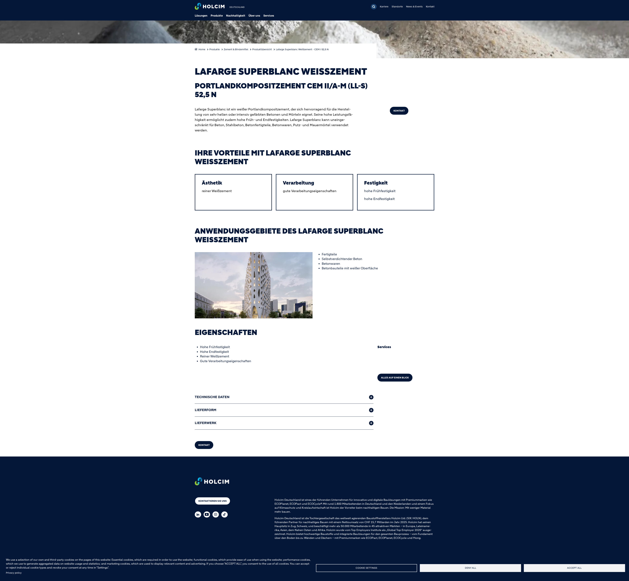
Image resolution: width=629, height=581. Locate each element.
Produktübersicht (262, 49)
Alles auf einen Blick (395, 377)
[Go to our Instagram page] (216, 514)
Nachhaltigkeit (235, 15)
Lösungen (201, 15)
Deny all (470, 568)
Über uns (254, 15)
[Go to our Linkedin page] (199, 514)
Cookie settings (366, 568)
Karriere (384, 6)
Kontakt (430, 6)
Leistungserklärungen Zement (402, 367)
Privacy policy (14, 572)
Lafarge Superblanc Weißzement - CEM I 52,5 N (302, 49)
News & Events (414, 6)
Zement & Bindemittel (236, 49)
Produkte (217, 15)
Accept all (574, 568)
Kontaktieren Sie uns (212, 500)
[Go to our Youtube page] (208, 514)
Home (202, 49)
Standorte (397, 6)
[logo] (210, 6)
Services (268, 15)
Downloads (389, 356)
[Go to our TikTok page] (225, 514)
